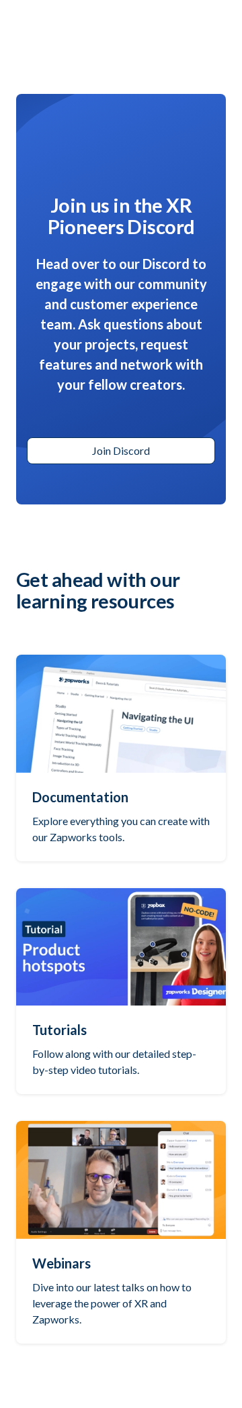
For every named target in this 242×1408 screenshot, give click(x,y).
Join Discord (121, 450)
